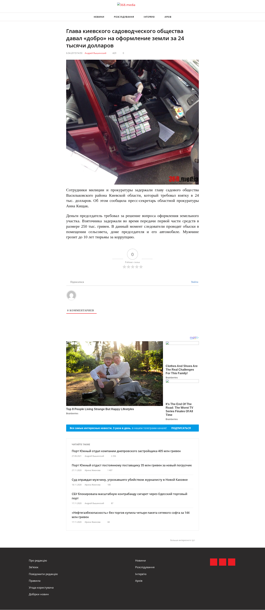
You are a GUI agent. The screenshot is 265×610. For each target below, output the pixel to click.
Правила (34, 580)
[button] (233, 17)
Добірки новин (39, 594)
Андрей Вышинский (95, 53)
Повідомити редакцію (43, 574)
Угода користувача (41, 587)
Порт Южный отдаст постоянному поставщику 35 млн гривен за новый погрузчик (132, 465)
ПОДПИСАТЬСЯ (181, 428)
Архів (168, 16)
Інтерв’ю (149, 16)
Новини (99, 16)
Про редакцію (38, 560)
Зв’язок (33, 567)
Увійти (194, 282)
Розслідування (124, 16)
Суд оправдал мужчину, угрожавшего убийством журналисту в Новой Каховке (130, 480)
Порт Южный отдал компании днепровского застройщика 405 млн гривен (126, 451)
